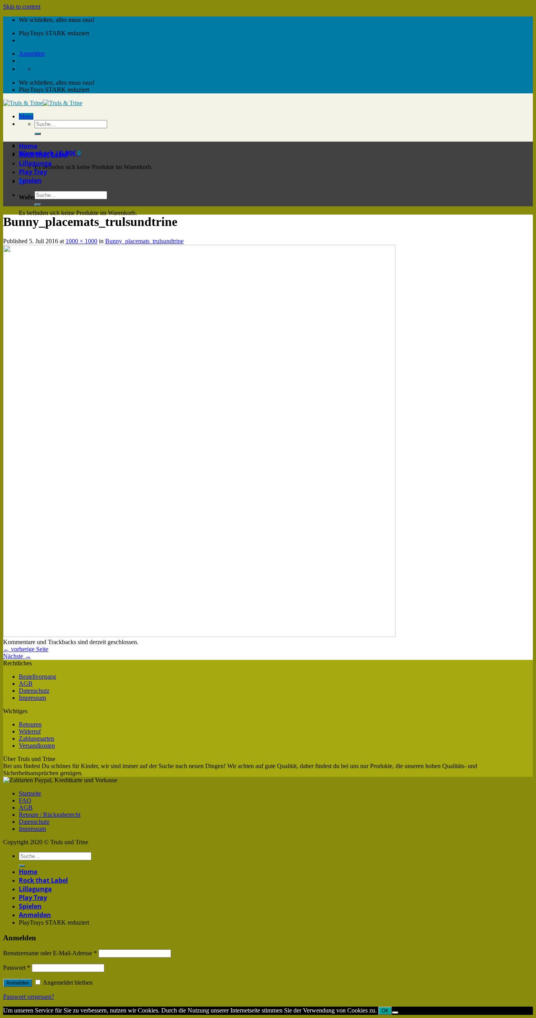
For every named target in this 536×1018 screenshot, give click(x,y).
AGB (26, 683)
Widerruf (30, 731)
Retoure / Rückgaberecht (49, 814)
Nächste (17, 656)
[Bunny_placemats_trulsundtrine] (199, 635)
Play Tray (33, 172)
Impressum (32, 697)
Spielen (30, 180)
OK (385, 1011)
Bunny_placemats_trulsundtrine (144, 241)
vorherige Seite (25, 649)
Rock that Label (43, 154)
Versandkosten (37, 745)
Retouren (30, 724)
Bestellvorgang (37, 676)
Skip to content (21, 6)
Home (28, 146)
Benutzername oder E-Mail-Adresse (50, 953)
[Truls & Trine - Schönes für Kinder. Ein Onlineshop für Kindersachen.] (42, 103)
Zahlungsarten (36, 738)
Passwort (16, 967)
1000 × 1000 (81, 241)
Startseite (30, 793)
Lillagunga (35, 163)
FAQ (25, 800)
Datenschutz (34, 690)
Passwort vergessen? (28, 996)
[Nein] (395, 1012)
